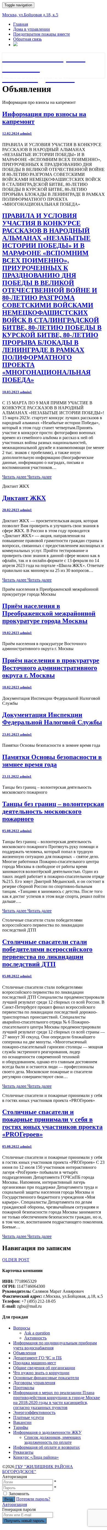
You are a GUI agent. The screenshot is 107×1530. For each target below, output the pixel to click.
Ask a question (37, 1333)
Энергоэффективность (34, 1412)
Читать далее (27, 476)
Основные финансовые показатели (46, 1377)
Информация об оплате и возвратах (46, 1447)
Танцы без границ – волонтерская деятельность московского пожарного (53, 811)
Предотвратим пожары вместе (41, 34)
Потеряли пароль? (33, 1499)
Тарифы (20, 1427)
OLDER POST (15, 1259)
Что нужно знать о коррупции (41, 1372)
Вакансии (22, 1422)
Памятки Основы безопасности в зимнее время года (52, 760)
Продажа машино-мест (34, 1362)
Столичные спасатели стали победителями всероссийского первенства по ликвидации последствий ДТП (47, 953)
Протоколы (23, 1387)
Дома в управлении (31, 29)
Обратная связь (27, 39)
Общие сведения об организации (44, 1367)
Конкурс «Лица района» (36, 1457)
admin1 (26, 133)
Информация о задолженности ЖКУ (47, 1432)
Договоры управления (34, 1382)
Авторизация (14, 1504)
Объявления (24, 1352)
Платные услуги (28, 1417)
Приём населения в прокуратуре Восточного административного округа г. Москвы (50, 668)
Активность (35, 1338)
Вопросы (21, 1328)
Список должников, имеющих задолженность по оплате (52, 1440)
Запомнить (19, 1493)
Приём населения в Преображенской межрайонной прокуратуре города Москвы (48, 613)
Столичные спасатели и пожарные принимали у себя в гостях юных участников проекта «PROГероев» (52, 1123)
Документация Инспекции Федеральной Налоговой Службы (52, 718)
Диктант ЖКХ (24, 498)
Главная (20, 24)
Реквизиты (23, 1452)
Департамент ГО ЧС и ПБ (37, 1357)
